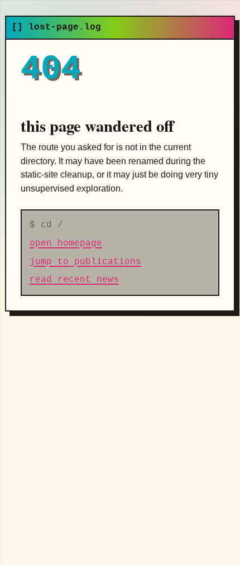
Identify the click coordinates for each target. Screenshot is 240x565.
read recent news (74, 280)
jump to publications (85, 262)
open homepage (66, 243)
